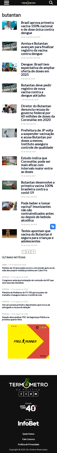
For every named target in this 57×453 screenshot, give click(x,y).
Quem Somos (28, 434)
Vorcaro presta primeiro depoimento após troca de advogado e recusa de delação (26, 305)
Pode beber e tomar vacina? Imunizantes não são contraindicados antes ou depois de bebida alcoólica (37, 211)
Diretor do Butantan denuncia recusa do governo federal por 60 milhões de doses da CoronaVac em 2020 (38, 113)
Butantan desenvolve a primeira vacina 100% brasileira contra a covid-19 (38, 187)
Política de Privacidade (28, 444)
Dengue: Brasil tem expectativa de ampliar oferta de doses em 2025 (38, 69)
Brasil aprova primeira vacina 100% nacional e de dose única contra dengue (37, 27)
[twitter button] (30, 394)
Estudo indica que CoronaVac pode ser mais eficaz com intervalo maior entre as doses (37, 165)
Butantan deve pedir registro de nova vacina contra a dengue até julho (36, 90)
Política (5, 277)
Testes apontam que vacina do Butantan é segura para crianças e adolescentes (37, 236)
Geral (4, 265)
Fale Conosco (28, 439)
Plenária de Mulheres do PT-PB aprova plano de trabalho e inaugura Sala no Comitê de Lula (24, 293)
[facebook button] (21, 394)
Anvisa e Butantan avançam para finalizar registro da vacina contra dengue (37, 48)
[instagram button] (26, 394)
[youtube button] (35, 394)
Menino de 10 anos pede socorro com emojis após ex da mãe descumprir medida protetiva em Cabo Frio (28, 269)
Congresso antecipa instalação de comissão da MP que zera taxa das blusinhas (28, 281)
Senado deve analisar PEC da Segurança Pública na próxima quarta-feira (25, 318)
